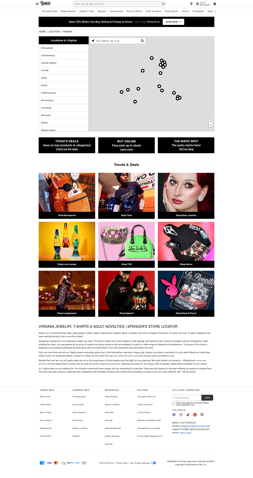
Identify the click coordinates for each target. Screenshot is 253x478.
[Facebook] (174, 415)
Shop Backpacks (67, 215)
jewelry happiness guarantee (106, 363)
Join (207, 397)
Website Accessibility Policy (149, 420)
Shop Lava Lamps (67, 264)
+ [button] (211, 121)
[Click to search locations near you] (93, 41)
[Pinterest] (195, 415)
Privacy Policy (122, 463)
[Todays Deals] (67, 145)
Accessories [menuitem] (116, 11)
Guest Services (111, 396)
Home (42, 31)
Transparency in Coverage (148, 428)
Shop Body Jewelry (186, 215)
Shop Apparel (126, 313)
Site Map (108, 420)
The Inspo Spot (79, 396)
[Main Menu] (37, 3)
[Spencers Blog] (186, 145)
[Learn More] (126, 145)
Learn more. (186, 432)
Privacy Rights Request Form (149, 436)
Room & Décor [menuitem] (134, 11)
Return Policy (45, 412)
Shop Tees (126, 215)
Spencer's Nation (112, 404)
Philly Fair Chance (145, 404)
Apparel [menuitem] (102, 11)
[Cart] (214, 4)
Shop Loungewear (67, 313)
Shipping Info (46, 428)
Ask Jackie (109, 412)
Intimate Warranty (113, 428)
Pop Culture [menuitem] (171, 11)
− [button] (211, 124)
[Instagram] (181, 415)
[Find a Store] (191, 3)
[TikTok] (188, 415)
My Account (45, 396)
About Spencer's (79, 412)
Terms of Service (106, 463)
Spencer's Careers (80, 428)
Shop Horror (186, 264)
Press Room (77, 420)
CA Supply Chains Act (146, 396)
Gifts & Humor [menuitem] (153, 11)
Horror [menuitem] (185, 11)
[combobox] (119, 3)
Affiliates (76, 436)
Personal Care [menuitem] (50, 11)
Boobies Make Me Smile (194, 425)
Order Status (45, 404)
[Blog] (202, 415)
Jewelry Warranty (112, 436)
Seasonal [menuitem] (212, 11)
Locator (54, 31)
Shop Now (172, 22)
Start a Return (46, 420)
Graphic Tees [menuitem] (87, 11)
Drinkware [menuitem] (198, 11)
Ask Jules (108, 444)
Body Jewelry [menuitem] (68, 11)
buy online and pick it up (125, 355)
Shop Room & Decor (186, 313)
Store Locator (78, 404)
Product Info (45, 436)
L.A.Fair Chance (144, 412)
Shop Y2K (126, 264)
